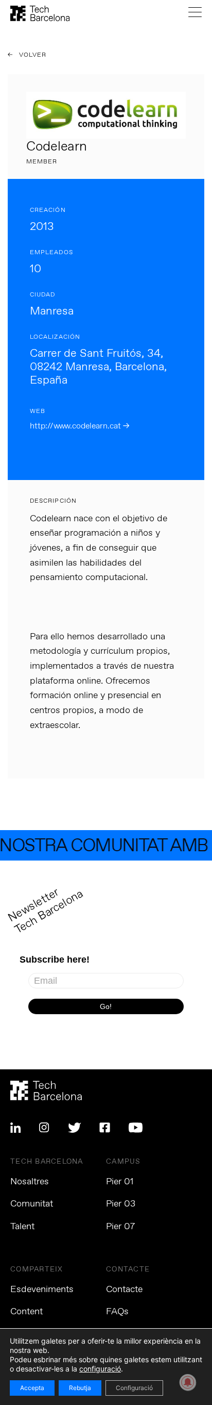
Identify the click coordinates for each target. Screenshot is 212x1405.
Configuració (134, 1388)
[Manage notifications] (188, 1382)
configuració (100, 1368)
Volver (32, 55)
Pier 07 (120, 1226)
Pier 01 (120, 1182)
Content (26, 1311)
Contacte (124, 1289)
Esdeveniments (42, 1289)
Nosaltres (29, 1182)
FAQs (117, 1311)
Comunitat (31, 1204)
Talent (22, 1226)
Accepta (32, 1388)
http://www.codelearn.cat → (79, 426)
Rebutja (80, 1388)
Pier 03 (120, 1204)
